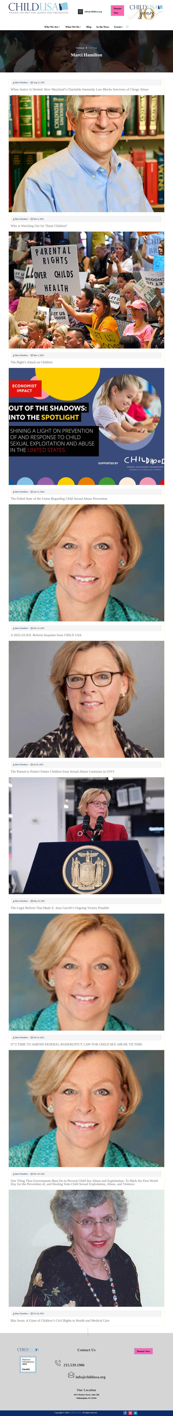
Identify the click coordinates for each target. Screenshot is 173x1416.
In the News (102, 26)
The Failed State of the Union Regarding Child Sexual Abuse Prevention (59, 498)
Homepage (80, 48)
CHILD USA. (76, 1413)
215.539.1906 (73, 1365)
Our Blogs (93, 48)
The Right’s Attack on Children (31, 362)
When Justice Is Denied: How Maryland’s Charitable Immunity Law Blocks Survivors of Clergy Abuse (79, 89)
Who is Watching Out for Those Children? (39, 226)
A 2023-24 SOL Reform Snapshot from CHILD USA (46, 635)
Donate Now (117, 10)
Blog (88, 26)
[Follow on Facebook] (125, 1413)
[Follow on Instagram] (130, 1413)
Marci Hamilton (21, 82)
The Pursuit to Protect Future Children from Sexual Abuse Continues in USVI (62, 771)
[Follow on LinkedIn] (135, 1413)
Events (118, 26)
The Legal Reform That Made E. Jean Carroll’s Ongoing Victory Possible (60, 908)
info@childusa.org (93, 11)
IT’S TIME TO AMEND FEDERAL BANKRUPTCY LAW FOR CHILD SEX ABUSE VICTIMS (76, 1044)
